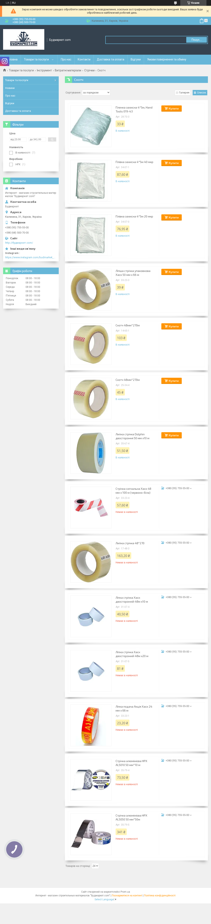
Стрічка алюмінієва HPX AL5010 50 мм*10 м (131, 763)
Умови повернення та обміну (166, 59)
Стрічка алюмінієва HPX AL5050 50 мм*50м (131, 817)
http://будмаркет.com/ (19, 242)
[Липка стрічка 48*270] (90, 562)
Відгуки (136, 59)
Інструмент (44, 70)
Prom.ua (125, 891)
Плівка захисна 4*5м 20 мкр (134, 216)
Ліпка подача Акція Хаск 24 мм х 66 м (134, 708)
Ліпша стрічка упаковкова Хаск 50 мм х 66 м (133, 272)
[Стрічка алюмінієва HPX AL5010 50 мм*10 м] (90, 780)
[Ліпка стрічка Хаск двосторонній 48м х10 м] (90, 616)
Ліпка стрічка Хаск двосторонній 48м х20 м (132, 654)
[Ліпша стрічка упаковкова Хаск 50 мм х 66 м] (90, 289)
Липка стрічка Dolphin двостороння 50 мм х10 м (132, 436)
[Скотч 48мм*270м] (90, 344)
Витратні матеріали (68, 70)
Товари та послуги (36, 59)
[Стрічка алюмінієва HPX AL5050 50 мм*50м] (90, 834)
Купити (174, 108)
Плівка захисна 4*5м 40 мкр (134, 162)
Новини (10, 88)
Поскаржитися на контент (127, 895)
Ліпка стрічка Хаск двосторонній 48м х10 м (132, 599)
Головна (12, 59)
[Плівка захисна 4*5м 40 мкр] (90, 181)
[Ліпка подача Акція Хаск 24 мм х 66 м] (90, 725)
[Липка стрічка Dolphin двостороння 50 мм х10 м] (90, 453)
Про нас (66, 59)
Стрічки (89, 70)
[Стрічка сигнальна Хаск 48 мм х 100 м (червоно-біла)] (90, 507)
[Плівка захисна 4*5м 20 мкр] (90, 235)
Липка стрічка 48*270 (130, 543)
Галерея (184, 92)
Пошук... (196, 39)
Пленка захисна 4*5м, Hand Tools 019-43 (134, 109)
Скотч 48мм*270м (128, 325)
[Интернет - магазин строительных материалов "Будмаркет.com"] (23, 40)
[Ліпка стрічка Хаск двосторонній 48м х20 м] (90, 671)
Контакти (84, 59)
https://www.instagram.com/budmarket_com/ (31, 257)
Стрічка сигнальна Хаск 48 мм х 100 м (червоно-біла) (133, 490)
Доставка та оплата (110, 59)
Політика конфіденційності (160, 895)
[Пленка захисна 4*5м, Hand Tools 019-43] (90, 126)
